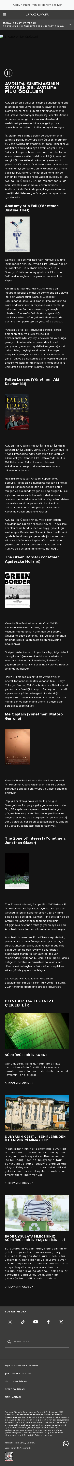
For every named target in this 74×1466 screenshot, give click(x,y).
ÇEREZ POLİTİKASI (15, 1389)
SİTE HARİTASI (13, 1397)
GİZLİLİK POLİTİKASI (16, 1381)
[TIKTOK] (23, 1322)
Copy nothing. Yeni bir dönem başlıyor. (37, 4)
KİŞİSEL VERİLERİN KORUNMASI (22, 1366)
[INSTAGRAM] (10, 1322)
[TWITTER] (61, 1322)
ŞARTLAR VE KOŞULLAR (18, 1373)
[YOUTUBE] (35, 1322)
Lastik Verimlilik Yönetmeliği (18, 1448)
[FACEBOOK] (48, 1322)
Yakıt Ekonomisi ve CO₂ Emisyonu (20, 1443)
